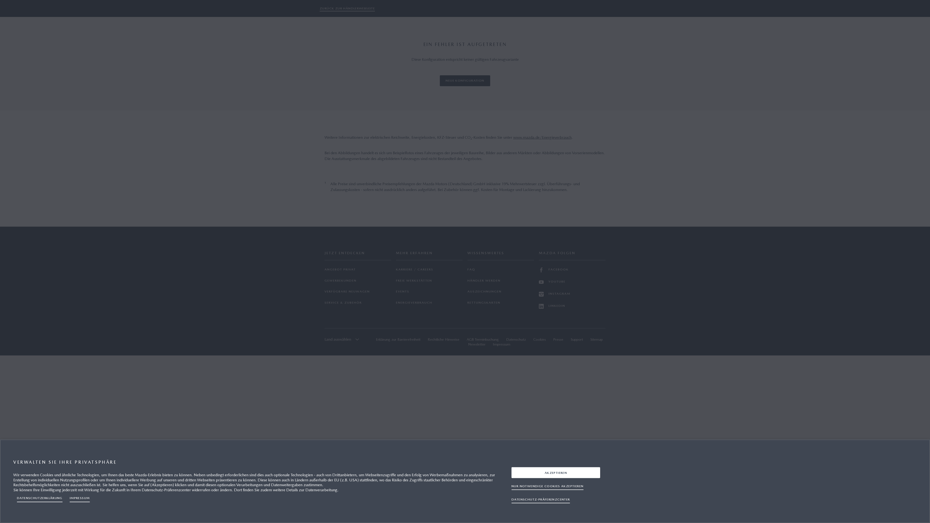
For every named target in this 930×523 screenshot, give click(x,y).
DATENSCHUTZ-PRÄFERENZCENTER (541, 499)
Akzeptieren (556, 472)
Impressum (80, 498)
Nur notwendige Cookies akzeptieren (547, 486)
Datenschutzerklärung (39, 498)
